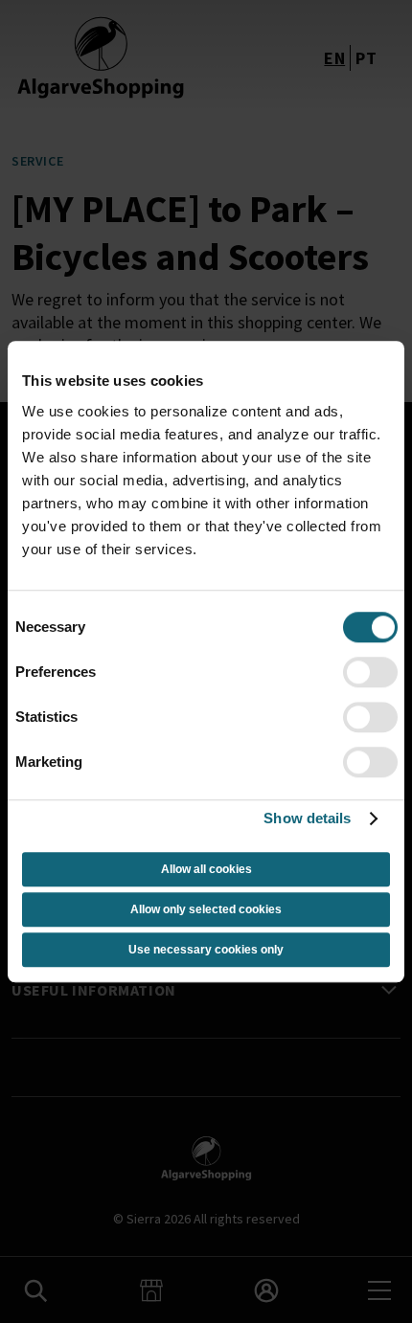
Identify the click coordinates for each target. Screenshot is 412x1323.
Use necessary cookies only (206, 949)
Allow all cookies (206, 869)
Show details (307, 818)
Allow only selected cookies (206, 909)
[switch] (370, 672)
